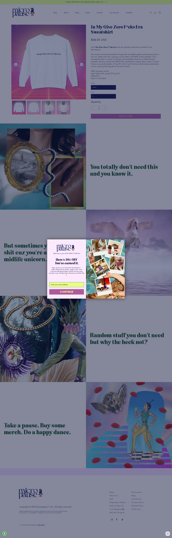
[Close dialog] (122, 242)
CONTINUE (66, 292)
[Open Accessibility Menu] (4, 533)
